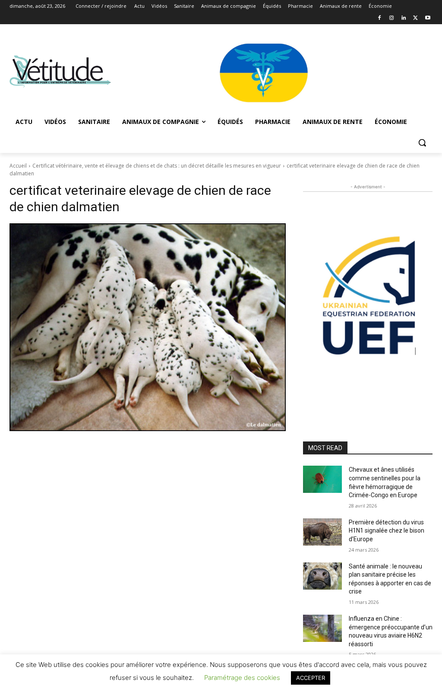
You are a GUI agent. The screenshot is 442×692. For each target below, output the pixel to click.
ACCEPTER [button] (310, 677)
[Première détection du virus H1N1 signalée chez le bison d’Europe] (322, 532)
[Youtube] (428, 18)
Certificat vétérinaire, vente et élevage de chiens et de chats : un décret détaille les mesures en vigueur (156, 165)
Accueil (18, 165)
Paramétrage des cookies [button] (242, 677)
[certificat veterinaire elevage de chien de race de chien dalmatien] (147, 327)
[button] (422, 142)
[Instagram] (392, 18)
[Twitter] (415, 18)
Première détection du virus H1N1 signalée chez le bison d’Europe (386, 531)
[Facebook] (380, 18)
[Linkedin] (404, 18)
